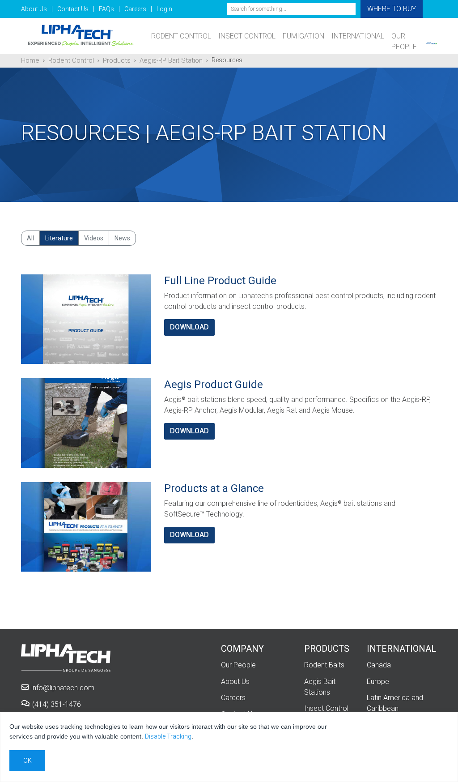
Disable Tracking (168, 736)
